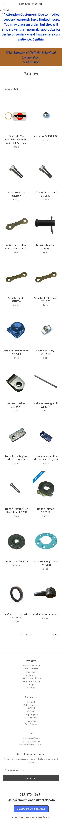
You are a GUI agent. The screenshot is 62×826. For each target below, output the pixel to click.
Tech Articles (31, 724)
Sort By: (8, 89)
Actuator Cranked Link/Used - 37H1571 (16, 247)
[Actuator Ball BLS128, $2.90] (46, 116)
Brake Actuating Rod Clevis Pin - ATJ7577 (16, 510)
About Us (31, 672)
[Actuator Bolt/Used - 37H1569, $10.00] (46, 172)
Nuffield (31, 708)
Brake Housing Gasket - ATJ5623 (46, 563)
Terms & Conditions (31, 678)
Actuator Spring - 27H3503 (46, 352)
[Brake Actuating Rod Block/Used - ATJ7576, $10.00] (46, 435)
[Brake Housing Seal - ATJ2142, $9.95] (16, 594)
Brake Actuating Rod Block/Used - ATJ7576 (46, 458)
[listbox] (22, 89)
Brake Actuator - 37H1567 (45, 510)
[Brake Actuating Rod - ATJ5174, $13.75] (46, 383)
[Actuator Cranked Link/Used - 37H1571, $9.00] (16, 224)
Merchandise (31, 717)
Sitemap (31, 687)
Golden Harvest (31, 705)
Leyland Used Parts (31, 665)
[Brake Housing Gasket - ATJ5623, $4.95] (46, 541)
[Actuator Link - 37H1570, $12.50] (16, 277)
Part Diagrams (31, 668)
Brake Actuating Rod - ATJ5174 (45, 405)
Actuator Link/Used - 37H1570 (46, 299)
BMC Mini (31, 711)
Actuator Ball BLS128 (45, 136)
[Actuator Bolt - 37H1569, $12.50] (16, 172)
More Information (31, 681)
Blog (31, 684)
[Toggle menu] (4, 4)
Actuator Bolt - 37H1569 (16, 194)
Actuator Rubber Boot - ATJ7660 (16, 352)
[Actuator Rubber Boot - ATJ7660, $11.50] (16, 330)
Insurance (31, 721)
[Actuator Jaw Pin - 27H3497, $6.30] (46, 224)
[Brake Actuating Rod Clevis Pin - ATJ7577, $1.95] (16, 488)
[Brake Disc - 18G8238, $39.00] (16, 541)
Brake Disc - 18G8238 (16, 561)
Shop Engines (31, 714)
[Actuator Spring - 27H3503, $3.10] (46, 330)
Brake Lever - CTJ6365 (45, 614)
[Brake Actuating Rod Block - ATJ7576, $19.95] (16, 435)
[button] (31, 808)
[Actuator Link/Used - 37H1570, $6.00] (46, 277)
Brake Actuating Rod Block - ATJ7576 (16, 458)
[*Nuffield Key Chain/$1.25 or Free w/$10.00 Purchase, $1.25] (16, 116)
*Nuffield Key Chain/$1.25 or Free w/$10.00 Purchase (16, 140)
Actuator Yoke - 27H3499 (16, 405)
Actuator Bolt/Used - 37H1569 (46, 194)
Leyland (31, 702)
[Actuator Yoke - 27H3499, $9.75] (16, 383)
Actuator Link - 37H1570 (16, 299)
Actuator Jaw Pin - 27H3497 (46, 247)
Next (53, 634)
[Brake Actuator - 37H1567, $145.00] (46, 488)
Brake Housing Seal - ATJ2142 (16, 616)
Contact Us (31, 675)
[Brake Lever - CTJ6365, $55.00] (46, 594)
